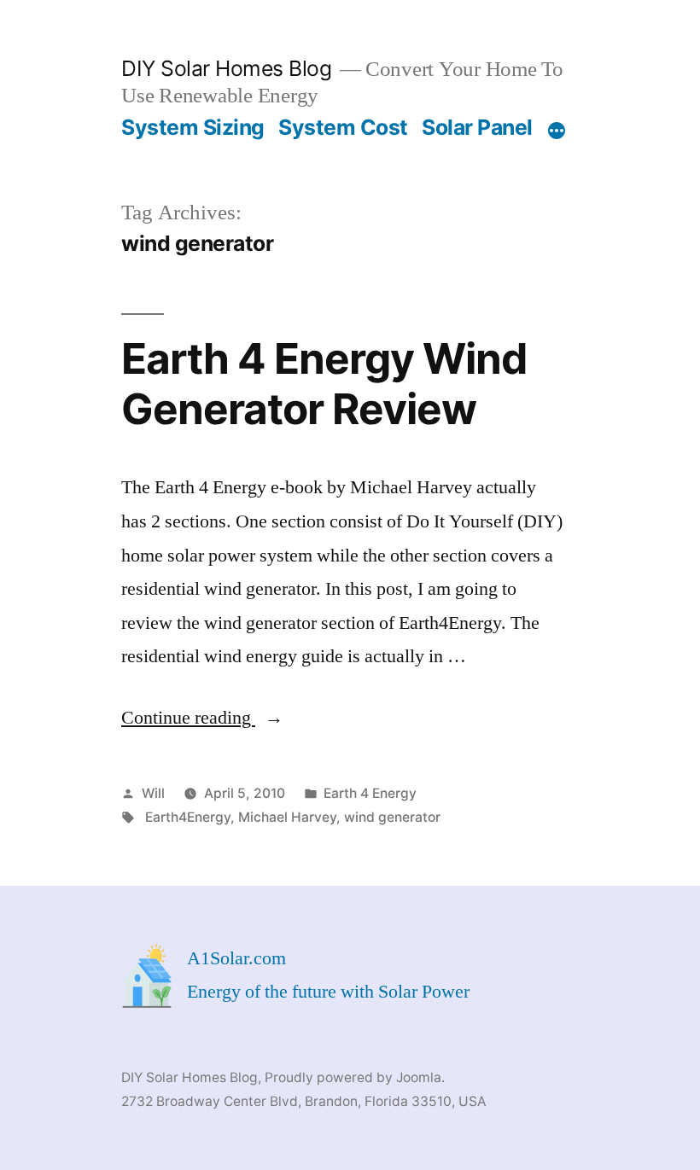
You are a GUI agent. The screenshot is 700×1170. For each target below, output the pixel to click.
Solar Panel (477, 127)
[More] (556, 130)
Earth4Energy (187, 817)
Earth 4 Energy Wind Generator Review (324, 383)
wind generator (392, 817)
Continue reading (202, 718)
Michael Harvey (287, 817)
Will (153, 793)
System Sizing (193, 127)
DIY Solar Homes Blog (226, 68)
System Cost (343, 127)
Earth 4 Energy (370, 793)
